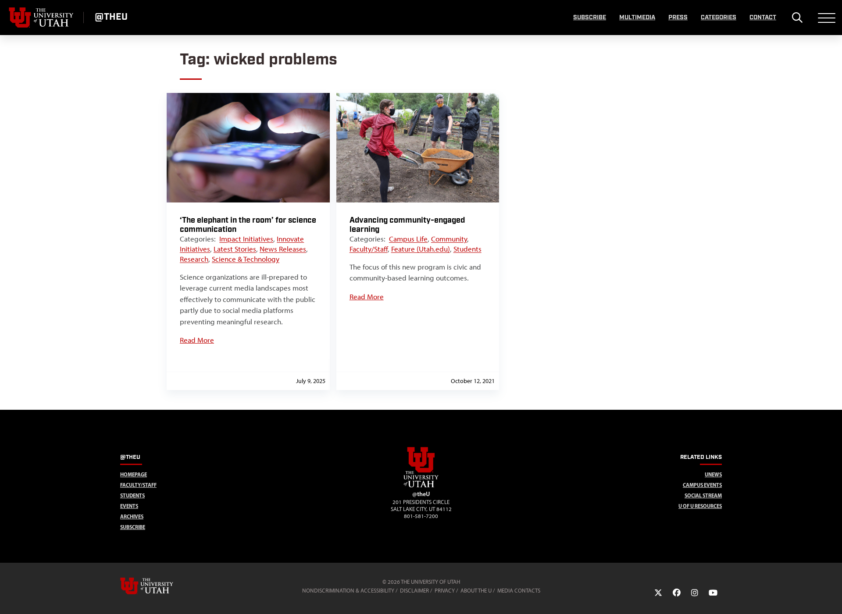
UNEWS (713, 474)
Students (467, 249)
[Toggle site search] (797, 17)
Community (449, 238)
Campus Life (408, 238)
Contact (762, 17)
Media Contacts (518, 590)
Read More (197, 340)
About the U (476, 590)
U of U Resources (700, 506)
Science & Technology (245, 259)
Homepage (133, 474)
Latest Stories (235, 249)
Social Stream (703, 495)
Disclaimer (414, 590)
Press (678, 17)
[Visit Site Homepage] (421, 486)
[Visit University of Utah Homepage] (42, 17)
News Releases (283, 249)
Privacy (445, 590)
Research (194, 259)
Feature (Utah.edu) (420, 249)
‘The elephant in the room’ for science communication (248, 224)
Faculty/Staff (369, 249)
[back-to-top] (831, 597)
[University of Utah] (159, 586)
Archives (131, 516)
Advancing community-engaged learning (407, 224)
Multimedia (637, 17)
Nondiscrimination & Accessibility (348, 590)
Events (129, 506)
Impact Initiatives (246, 238)
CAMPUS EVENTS (702, 485)
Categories (718, 17)
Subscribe (589, 17)
